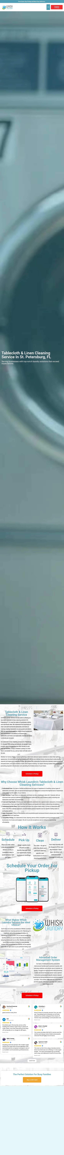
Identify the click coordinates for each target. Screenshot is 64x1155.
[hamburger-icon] (48, 7)
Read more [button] (5, 1032)
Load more (32, 1060)
